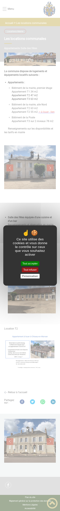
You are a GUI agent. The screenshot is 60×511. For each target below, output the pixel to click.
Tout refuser (30, 270)
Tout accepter (30, 263)
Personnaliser (30, 276)
